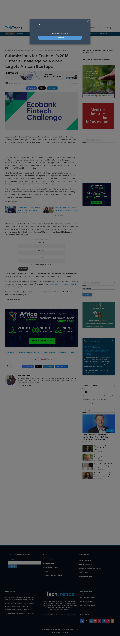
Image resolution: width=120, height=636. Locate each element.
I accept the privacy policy (60, 33)
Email (40, 24)
